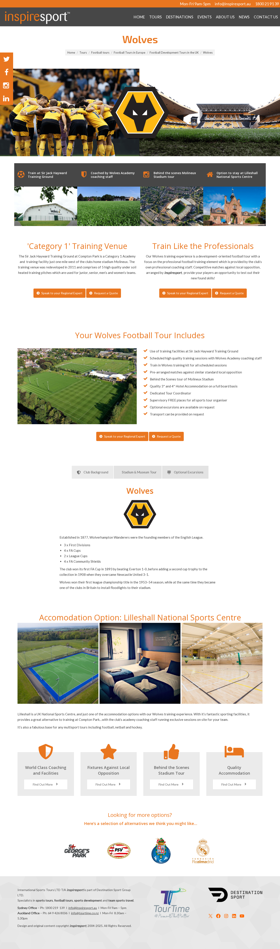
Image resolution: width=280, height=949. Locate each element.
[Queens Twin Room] (140, 663)
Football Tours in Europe (129, 52)
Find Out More (43, 784)
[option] (45, 206)
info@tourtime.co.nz (85, 913)
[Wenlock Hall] (222, 663)
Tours (83, 52)
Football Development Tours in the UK (174, 52)
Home (71, 52)
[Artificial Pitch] (58, 663)
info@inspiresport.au (233, 3)
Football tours (100, 52)
